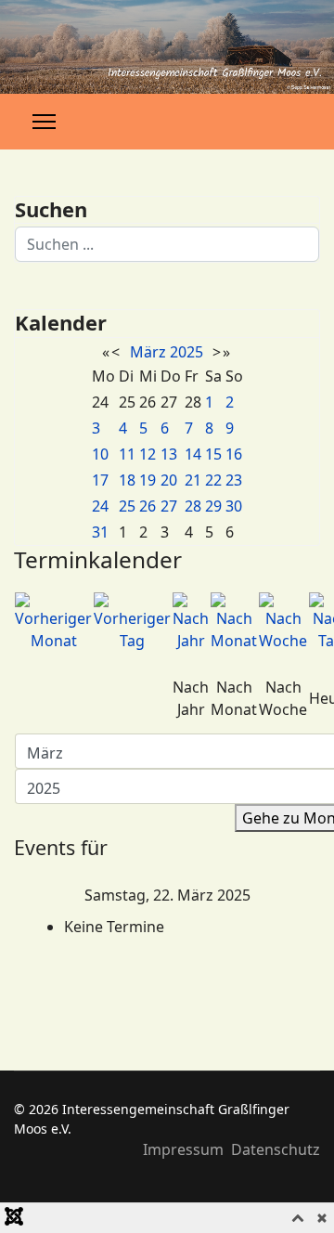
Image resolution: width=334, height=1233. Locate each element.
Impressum (183, 1149)
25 (127, 506)
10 (100, 454)
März (148, 352)
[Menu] (44, 121)
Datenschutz (275, 1149)
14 (193, 454)
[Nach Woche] (283, 622)
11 (127, 454)
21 (193, 480)
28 (193, 506)
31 (100, 532)
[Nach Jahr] (191, 622)
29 (213, 506)
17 (100, 480)
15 (213, 454)
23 (233, 480)
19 (147, 480)
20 (169, 480)
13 (169, 454)
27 (169, 506)
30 (233, 506)
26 (147, 506)
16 (233, 454)
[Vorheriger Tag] (132, 622)
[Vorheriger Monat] (53, 622)
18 (127, 480)
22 (213, 480)
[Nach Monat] (234, 622)
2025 (186, 352)
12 (147, 454)
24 (100, 506)
